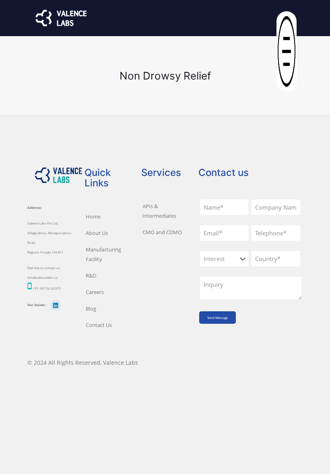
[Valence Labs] (61, 18)
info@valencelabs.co (42, 277)
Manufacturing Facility (103, 254)
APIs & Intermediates (159, 210)
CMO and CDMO (162, 232)
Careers (95, 292)
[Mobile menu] (290, 18)
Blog (91, 308)
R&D (91, 275)
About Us (97, 233)
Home (93, 216)
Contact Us (99, 325)
